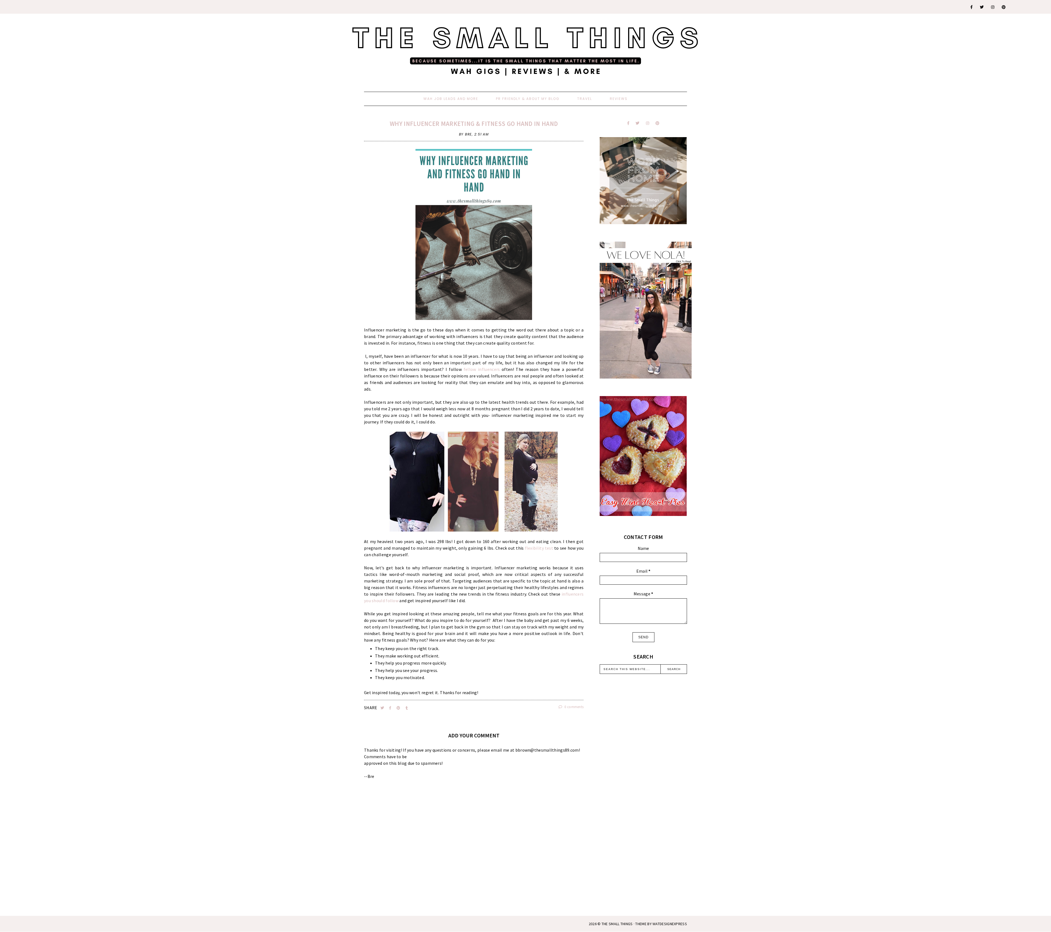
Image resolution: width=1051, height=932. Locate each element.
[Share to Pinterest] (399, 708)
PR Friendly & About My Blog (527, 98)
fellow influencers (482, 369)
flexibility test (540, 548)
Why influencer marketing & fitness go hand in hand (474, 124)
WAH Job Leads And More (450, 98)
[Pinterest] (1004, 7)
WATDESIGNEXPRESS (669, 923)
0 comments (574, 707)
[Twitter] (982, 7)
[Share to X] (382, 708)
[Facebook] (972, 7)
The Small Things (617, 923)
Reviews (619, 98)
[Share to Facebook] (390, 708)
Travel (584, 98)
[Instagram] (993, 7)
